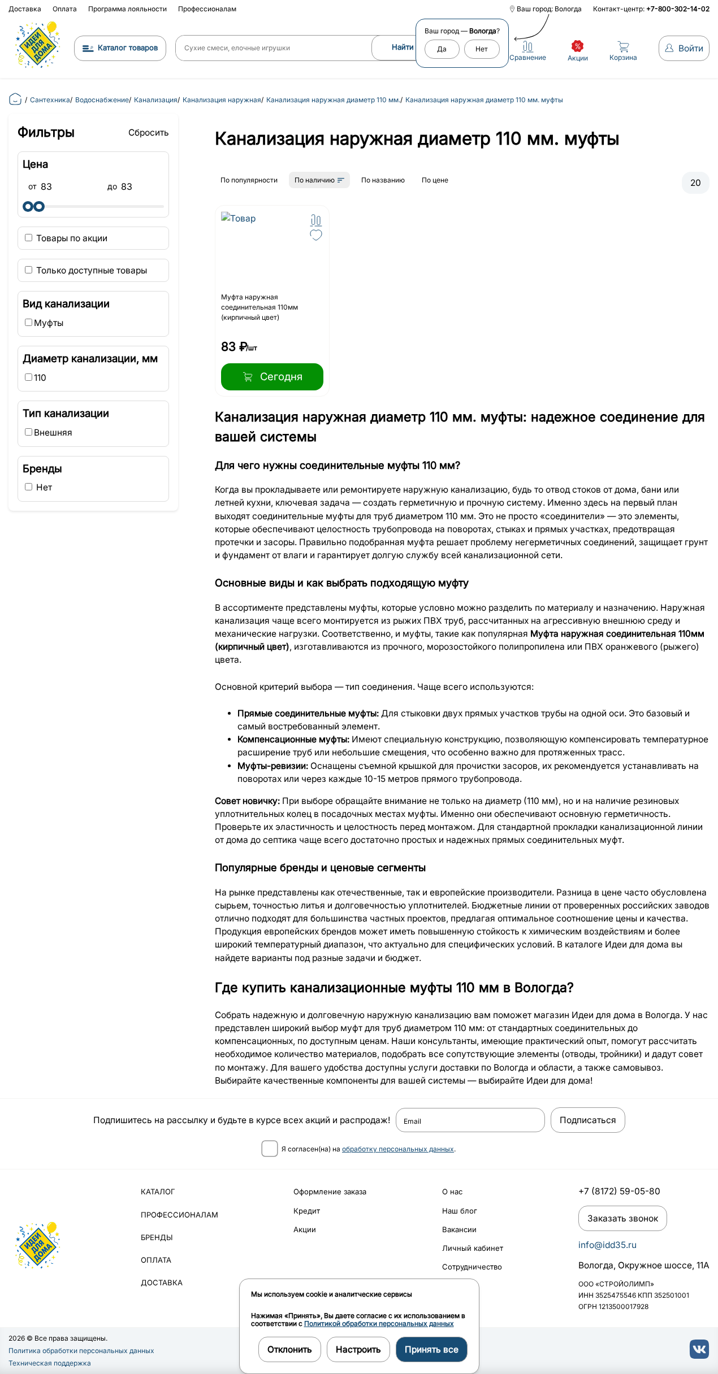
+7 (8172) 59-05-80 (619, 1191)
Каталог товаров (128, 47)
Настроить (358, 1349)
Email (412, 1121)
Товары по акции (70, 238)
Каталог (158, 1191)
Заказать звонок (622, 1218)
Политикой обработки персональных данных (379, 1323)
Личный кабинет (472, 1248)
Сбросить (148, 132)
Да (442, 49)
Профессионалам (207, 9)
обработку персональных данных (398, 1149)
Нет (481, 49)
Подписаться (588, 1120)
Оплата (65, 9)
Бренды (157, 1237)
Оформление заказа (329, 1191)
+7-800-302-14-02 (678, 9)
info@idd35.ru (607, 1245)
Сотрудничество (472, 1266)
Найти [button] (403, 46)
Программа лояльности (127, 9)
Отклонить (289, 1349)
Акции (304, 1229)
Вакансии (459, 1229)
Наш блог (459, 1210)
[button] (316, 220)
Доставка (24, 9)
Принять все (432, 1349)
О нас (452, 1191)
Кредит (306, 1210)
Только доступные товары (90, 270)
